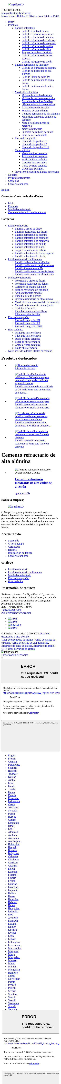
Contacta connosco (18, 183)
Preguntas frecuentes (19, 177)
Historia (12, 549)
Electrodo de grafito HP (34, 141)
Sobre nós (13, 180)
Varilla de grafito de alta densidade (29, 642)
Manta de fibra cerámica (34, 153)
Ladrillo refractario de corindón (38, 40)
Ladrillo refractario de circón (37, 61)
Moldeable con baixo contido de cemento (37, 302)
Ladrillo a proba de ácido (35, 31)
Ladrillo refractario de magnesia (39, 43)
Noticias (12, 174)
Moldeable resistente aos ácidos (38, 98)
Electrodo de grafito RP (34, 144)
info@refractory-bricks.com (16, 612)
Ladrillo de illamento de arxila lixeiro (34, 271)
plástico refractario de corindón (38, 104)
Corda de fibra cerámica (34, 165)
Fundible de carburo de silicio (37, 131)
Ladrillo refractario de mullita (37, 46)
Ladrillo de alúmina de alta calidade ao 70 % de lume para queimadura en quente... (34, 389)
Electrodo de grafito (25, 138)
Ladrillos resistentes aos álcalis (38, 34)
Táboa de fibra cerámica (34, 156)
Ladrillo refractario (25, 28)
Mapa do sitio (21, 636)
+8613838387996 (11, 609)
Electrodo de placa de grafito (16, 645)
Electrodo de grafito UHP (35, 147)
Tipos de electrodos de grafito (17, 639)
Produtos (13, 24)
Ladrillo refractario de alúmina (38, 37)
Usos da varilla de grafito (21, 648)
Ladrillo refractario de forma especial (34, 253)
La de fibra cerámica (33, 168)
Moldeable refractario (26, 92)
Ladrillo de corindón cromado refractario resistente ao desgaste (32, 406)
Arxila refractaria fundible (35, 107)
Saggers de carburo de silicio (37, 52)
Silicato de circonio (25, 368)
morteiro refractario (32, 128)
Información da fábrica (20, 552)
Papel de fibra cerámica (34, 162)
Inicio (11, 21)
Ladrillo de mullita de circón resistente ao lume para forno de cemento (32, 443)
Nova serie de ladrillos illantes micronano (37, 171)
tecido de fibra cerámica (34, 159)
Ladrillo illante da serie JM (36, 76)
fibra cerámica (22, 150)
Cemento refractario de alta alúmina (41, 113)
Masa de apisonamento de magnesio (34, 305)
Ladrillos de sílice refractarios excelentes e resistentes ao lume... (32, 424)
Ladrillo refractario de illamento (32, 64)
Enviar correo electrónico (14, 654)
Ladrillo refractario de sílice (36, 49)
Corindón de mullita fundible (37, 101)
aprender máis (22, 493)
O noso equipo (16, 543)
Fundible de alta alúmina (35, 110)
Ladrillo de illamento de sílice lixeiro (34, 274)
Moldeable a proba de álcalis (37, 95)
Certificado (14, 546)
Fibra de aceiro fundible (34, 135)
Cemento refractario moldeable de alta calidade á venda (33, 482)
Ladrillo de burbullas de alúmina (39, 67)
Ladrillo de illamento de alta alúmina (34, 265)
